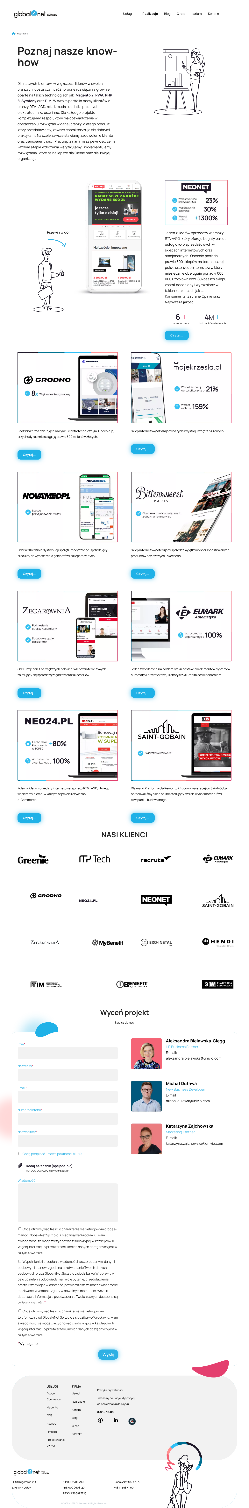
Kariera (196, 13)
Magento (52, 1407)
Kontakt (213, 13)
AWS (50, 1415)
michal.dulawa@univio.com (188, 1100)
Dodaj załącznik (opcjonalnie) (49, 1166)
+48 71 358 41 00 (124, 1487)
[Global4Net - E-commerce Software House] (35, 14)
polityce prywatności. (31, 1253)
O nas (181, 13)
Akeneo (51, 1423)
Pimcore (52, 1432)
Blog (167, 13)
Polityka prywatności (110, 1390)
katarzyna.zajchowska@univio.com (194, 1143)
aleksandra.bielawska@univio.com (193, 1058)
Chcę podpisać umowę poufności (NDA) (52, 1154)
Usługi (127, 13)
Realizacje (150, 13)
